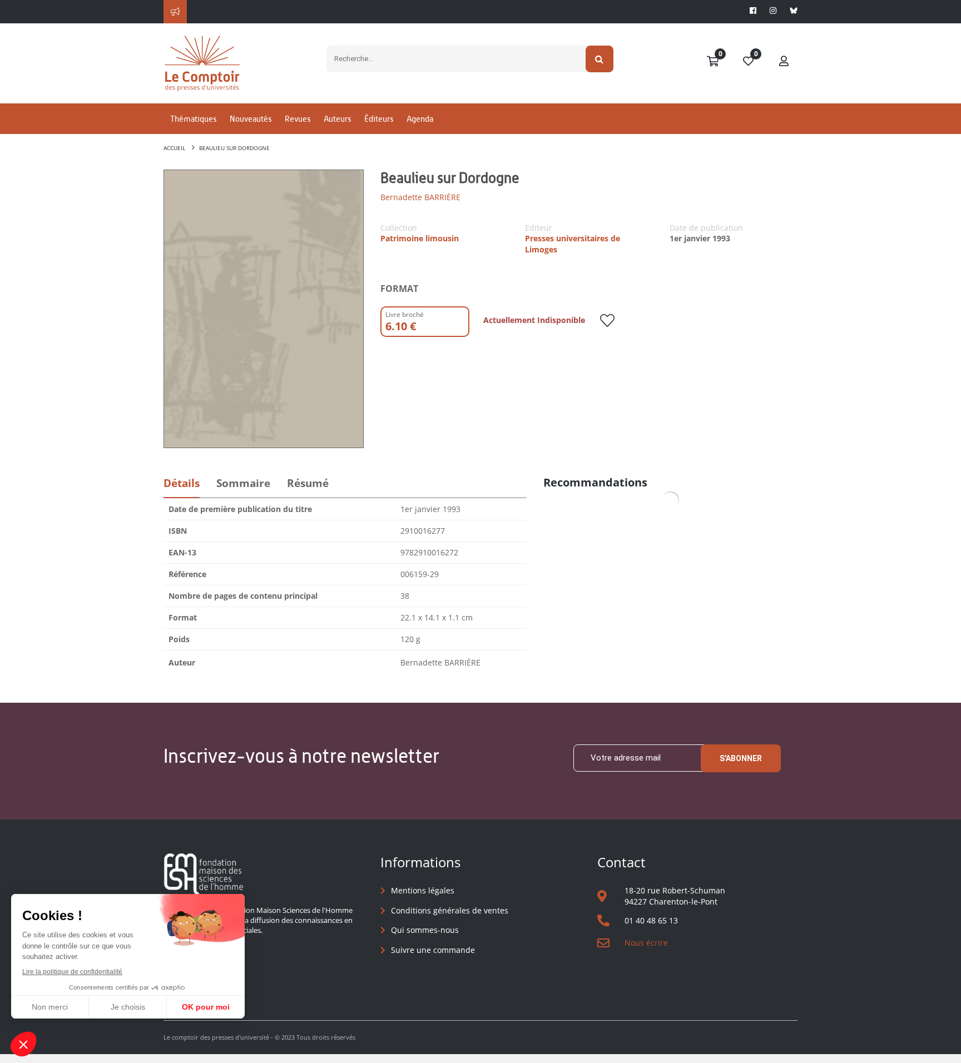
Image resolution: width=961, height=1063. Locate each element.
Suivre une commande (433, 950)
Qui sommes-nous (425, 930)
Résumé (308, 483)
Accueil (174, 148)
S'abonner (741, 758)
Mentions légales (422, 890)
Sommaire (243, 483)
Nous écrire (646, 942)
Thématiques (193, 118)
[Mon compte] (784, 61)
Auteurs (337, 118)
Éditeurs (378, 118)
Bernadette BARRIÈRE (420, 197)
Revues (297, 118)
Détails (182, 483)
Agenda (420, 118)
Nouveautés (250, 118)
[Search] (600, 59)
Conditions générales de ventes (449, 910)
